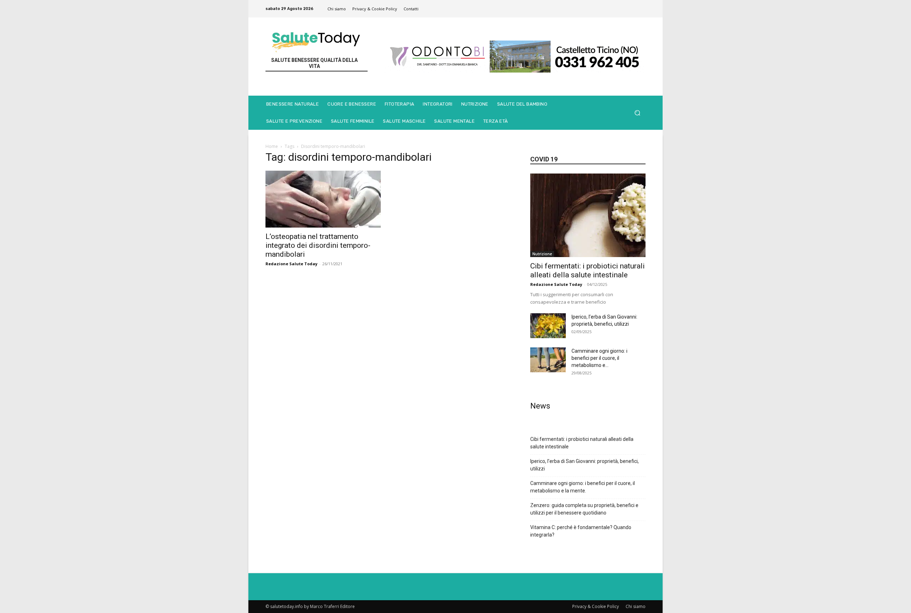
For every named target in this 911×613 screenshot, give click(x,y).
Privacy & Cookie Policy (595, 606)
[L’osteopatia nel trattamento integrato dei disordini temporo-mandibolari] (323, 199)
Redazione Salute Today (291, 263)
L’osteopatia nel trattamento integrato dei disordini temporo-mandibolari (317, 245)
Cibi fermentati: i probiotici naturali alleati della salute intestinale (587, 270)
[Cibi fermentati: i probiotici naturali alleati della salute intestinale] (588, 215)
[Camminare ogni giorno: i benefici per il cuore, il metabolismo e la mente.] (548, 359)
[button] (637, 113)
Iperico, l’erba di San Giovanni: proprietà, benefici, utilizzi (584, 464)
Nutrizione (542, 253)
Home (271, 146)
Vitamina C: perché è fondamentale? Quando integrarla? (580, 531)
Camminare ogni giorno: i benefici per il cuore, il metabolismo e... (599, 358)
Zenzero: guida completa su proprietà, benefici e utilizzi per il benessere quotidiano (584, 509)
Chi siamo (636, 606)
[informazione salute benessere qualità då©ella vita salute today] (316, 40)
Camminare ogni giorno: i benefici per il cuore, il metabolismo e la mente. (582, 487)
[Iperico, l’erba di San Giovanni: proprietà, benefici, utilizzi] (548, 325)
